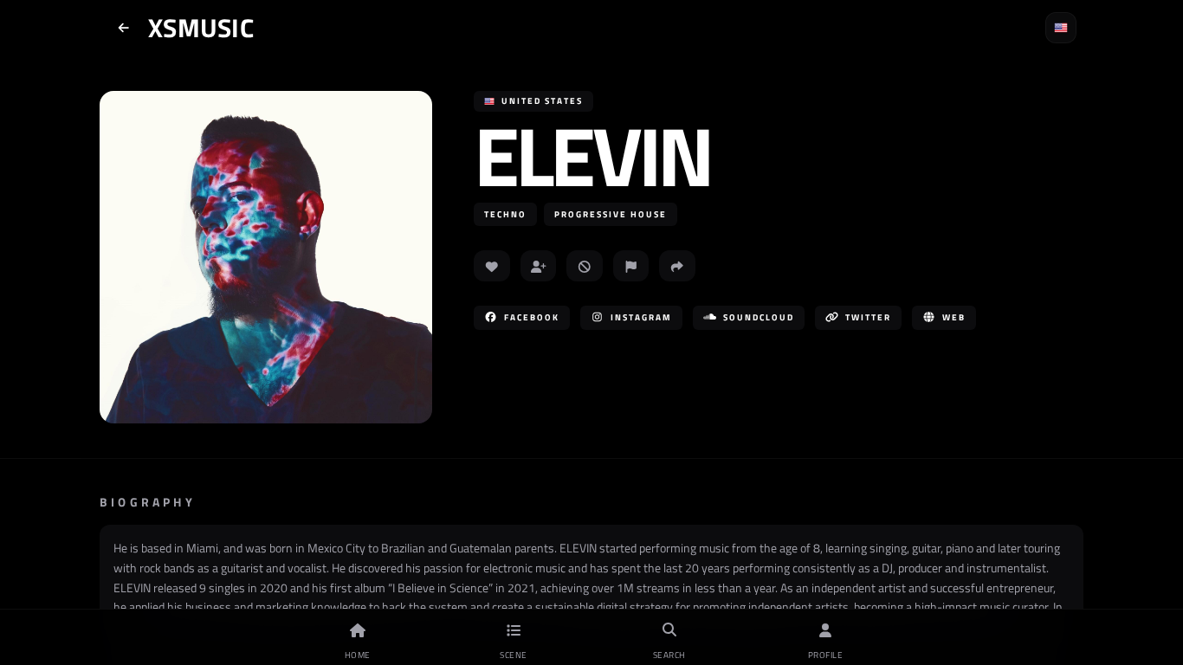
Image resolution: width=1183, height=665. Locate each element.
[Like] (492, 265)
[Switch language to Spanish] (1060, 27)
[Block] (584, 265)
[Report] (631, 265)
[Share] (677, 265)
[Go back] (124, 27)
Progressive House (610, 214)
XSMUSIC (201, 27)
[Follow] (538, 265)
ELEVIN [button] (592, 155)
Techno (505, 214)
